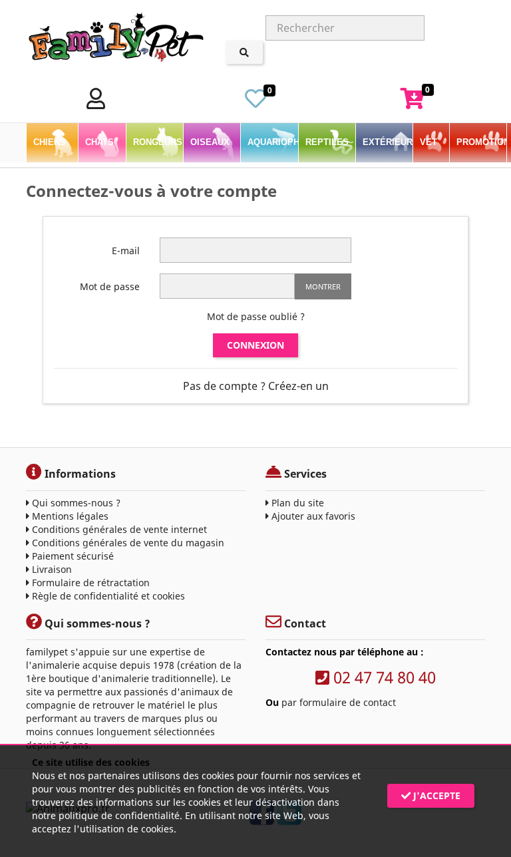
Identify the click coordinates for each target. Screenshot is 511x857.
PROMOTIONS (481, 142)
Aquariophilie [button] (272, 142)
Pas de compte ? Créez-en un (256, 386)
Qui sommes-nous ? (74, 502)
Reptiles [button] (328, 142)
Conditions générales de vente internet (118, 529)
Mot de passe (110, 286)
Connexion (255, 345)
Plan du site (296, 502)
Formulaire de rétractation (89, 582)
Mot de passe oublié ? (256, 316)
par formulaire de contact (338, 702)
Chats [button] (100, 142)
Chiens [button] (51, 142)
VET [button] (430, 142)
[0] (255, 102)
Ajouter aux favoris (312, 516)
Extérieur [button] (388, 142)
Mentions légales (68, 516)
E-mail (126, 250)
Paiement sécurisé (71, 556)
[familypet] (116, 40)
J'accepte (435, 795)
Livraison (50, 569)
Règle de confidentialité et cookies (107, 596)
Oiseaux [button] (211, 142)
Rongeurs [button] (158, 142)
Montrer (323, 286)
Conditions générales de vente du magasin (126, 542)
